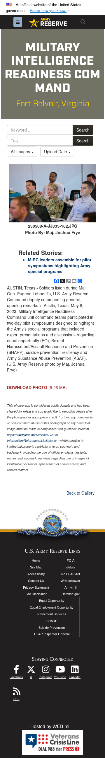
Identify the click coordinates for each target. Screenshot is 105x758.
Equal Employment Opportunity (52, 607)
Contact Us (36, 580)
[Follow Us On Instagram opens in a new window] (45, 670)
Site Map (36, 567)
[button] (51, 11)
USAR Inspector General (51, 634)
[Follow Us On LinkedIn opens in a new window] (74, 670)
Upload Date (56, 151)
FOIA (70, 560)
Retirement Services (51, 614)
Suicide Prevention (51, 627)
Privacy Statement (36, 587)
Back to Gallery (80, 493)
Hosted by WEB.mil (50, 726)
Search (83, 130)
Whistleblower (70, 580)
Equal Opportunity (51, 600)
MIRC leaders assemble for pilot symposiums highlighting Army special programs (59, 265)
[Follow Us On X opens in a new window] (31, 670)
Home (36, 560)
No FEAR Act (70, 574)
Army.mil (70, 587)
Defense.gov (71, 594)
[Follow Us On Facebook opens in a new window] (16, 670)
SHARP (51, 621)
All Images (21, 151)
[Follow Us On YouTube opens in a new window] (60, 670)
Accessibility (36, 574)
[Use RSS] (16, 692)
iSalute (70, 567)
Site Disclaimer (36, 594)
